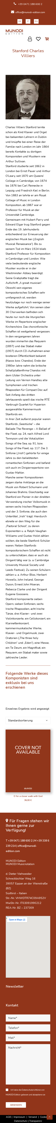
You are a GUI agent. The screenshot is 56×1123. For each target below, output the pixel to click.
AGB (8, 1117)
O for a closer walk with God (28, 796)
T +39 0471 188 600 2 (19, 840)
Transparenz (35, 1121)
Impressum (19, 1117)
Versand (32, 1117)
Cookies (44, 1117)
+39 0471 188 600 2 (29, 4)
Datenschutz (20, 1121)
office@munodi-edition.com (30, 12)
